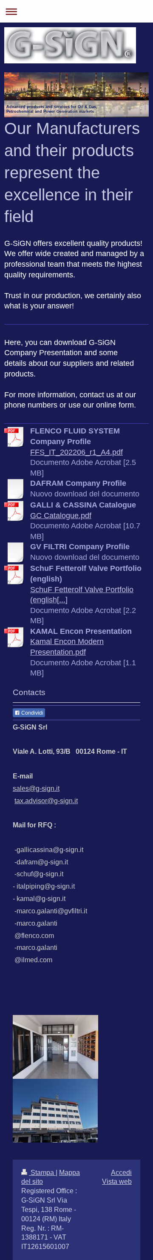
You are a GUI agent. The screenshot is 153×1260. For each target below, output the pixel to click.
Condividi (31, 713)
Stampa (42, 1172)
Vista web (117, 1181)
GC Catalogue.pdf (60, 515)
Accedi (121, 1172)
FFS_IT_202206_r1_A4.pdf (76, 452)
